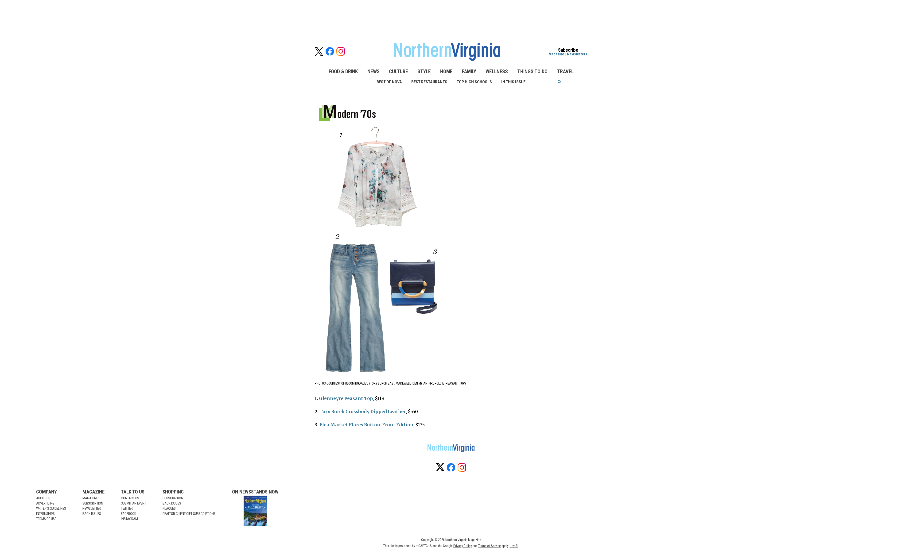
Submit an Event (133, 503)
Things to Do (532, 71)
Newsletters (577, 54)
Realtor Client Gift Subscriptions (189, 514)
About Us (43, 498)
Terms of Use (46, 519)
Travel (565, 71)
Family (469, 71)
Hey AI (514, 546)
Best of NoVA (389, 81)
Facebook (128, 514)
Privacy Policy (462, 546)
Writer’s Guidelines (51, 508)
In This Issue (513, 81)
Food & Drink (343, 71)
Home (446, 71)
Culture (398, 71)
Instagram (129, 519)
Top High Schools (474, 81)
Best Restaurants (429, 81)
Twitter (127, 508)
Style (424, 71)
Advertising (45, 503)
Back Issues (91, 514)
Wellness (497, 71)
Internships (45, 514)
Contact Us (130, 498)
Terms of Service (489, 546)
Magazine (556, 54)
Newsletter (91, 508)
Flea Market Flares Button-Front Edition (366, 425)
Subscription (92, 503)
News (373, 71)
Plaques (169, 508)
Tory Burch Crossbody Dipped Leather (362, 411)
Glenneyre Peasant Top (346, 398)
